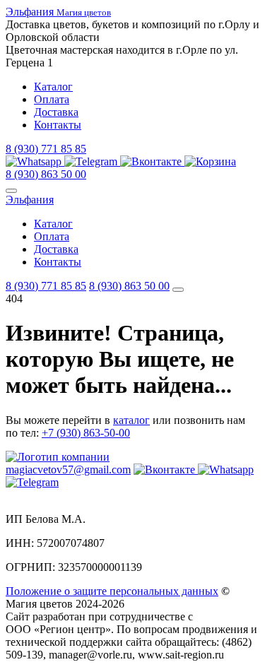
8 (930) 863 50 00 (46, 174)
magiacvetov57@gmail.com (68, 470)
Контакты (57, 125)
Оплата (51, 99)
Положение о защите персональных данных (112, 591)
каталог (131, 420)
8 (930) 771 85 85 (46, 149)
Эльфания (30, 200)
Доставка (56, 112)
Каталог (53, 87)
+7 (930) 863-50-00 (86, 433)
